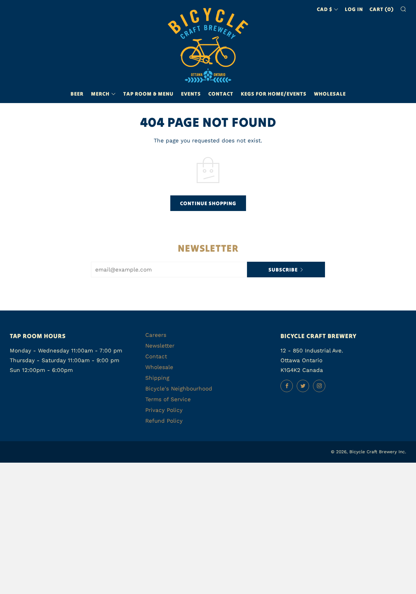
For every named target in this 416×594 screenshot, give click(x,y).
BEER (77, 93)
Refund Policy (164, 420)
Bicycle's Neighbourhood (178, 388)
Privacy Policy (164, 410)
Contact (156, 356)
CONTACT (220, 93)
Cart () (382, 9)
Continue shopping (208, 203)
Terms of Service (168, 399)
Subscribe (283, 269)
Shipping (157, 378)
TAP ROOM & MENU (148, 93)
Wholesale (330, 93)
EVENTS (191, 93)
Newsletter (160, 345)
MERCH (100, 93)
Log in (354, 9)
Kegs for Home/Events (273, 93)
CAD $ (324, 9)
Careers (155, 335)
